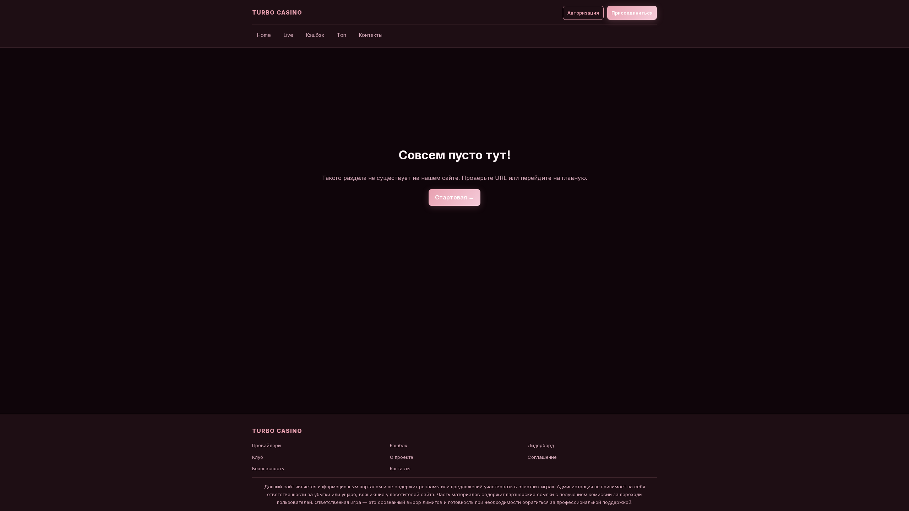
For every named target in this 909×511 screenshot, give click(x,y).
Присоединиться (632, 13)
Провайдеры (266, 445)
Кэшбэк (315, 35)
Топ (341, 35)
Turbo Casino (277, 12)
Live (288, 35)
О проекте (401, 457)
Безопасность (268, 468)
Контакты (370, 35)
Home (264, 35)
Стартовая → (454, 197)
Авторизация (583, 13)
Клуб (257, 457)
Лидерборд (541, 445)
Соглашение (542, 457)
